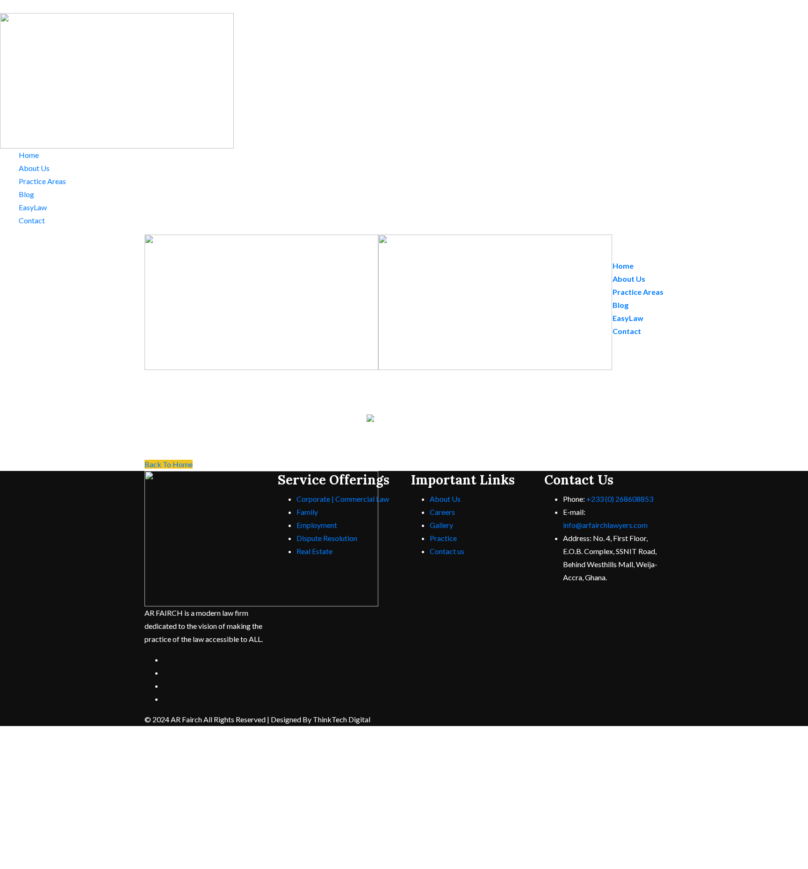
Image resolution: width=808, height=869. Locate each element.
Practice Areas (42, 181)
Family (307, 511)
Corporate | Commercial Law (342, 498)
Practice (443, 538)
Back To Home (168, 464)
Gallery (441, 524)
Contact (32, 220)
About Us (34, 168)
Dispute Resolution (326, 538)
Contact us (447, 551)
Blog (26, 194)
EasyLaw (33, 207)
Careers (442, 511)
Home (29, 154)
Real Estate (314, 551)
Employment (316, 524)
